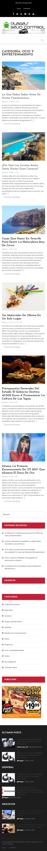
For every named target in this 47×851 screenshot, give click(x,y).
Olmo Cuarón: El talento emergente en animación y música (21, 559)
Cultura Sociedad (12, 604)
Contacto (26, 8)
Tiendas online (11, 667)
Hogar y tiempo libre (13, 621)
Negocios (9, 644)
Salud (7, 656)
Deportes (9, 610)
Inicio (19, 8)
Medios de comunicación (15, 633)
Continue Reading (12, 123)
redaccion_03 (22, 747)
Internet (8, 627)
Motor (7, 639)
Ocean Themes (7, 844)
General (8, 616)
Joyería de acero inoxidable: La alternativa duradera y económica (23, 542)
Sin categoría (10, 662)
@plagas (5, 102)
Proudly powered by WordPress (13, 842)
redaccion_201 (7, 322)
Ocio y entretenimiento (14, 650)
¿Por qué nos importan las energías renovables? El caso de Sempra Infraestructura (25, 550)
